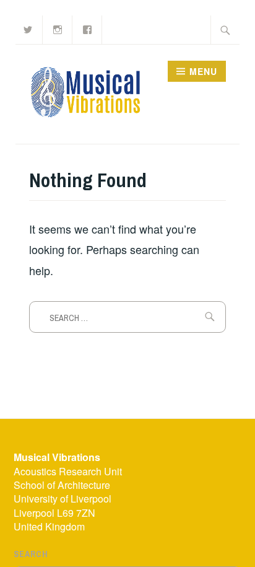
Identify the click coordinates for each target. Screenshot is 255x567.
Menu (203, 71)
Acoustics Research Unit (68, 471)
